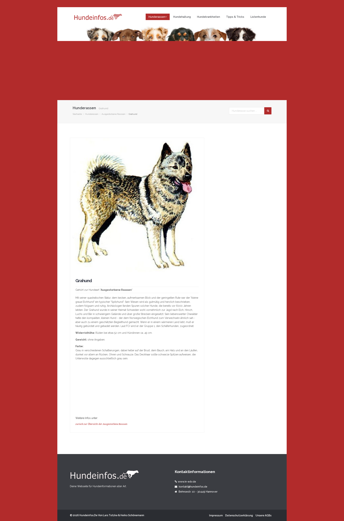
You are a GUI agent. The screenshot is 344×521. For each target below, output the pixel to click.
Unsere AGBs (263, 515)
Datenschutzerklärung (239, 515)
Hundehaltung (182, 16)
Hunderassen (91, 114)
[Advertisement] (172, 70)
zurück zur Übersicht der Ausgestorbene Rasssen (101, 424)
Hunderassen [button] (156, 16)
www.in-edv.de (187, 481)
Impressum (216, 515)
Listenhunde (258, 16)
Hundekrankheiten (208, 16)
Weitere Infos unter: (86, 418)
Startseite (77, 114)
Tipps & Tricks (235, 16)
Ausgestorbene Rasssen (113, 114)
